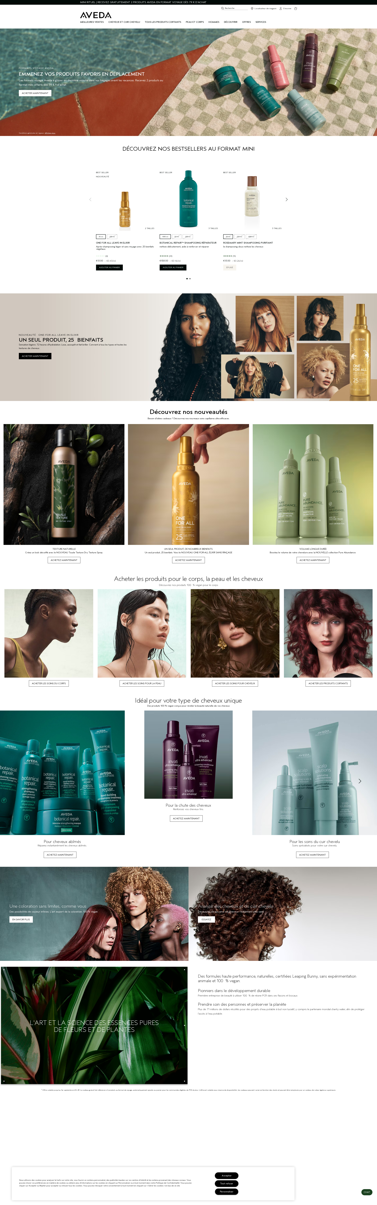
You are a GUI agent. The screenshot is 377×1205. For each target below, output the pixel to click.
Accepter (227, 1175)
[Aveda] (95, 15)
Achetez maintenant (64, 560)
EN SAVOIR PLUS (21, 919)
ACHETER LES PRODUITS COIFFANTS (328, 683)
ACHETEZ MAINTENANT (60, 855)
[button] (367, 1192)
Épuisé (229, 267)
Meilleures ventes (92, 22)
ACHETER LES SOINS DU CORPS (49, 683)
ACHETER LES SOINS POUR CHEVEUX (235, 683)
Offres (246, 22)
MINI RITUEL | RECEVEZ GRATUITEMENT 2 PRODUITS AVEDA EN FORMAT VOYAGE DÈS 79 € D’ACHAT (143, 2)
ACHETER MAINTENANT (35, 93)
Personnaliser (226, 1191)
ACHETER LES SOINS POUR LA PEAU (142, 683)
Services (261, 22)
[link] (64, 494)
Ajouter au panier (109, 267)
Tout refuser (226, 1183)
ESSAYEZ (206, 919)
